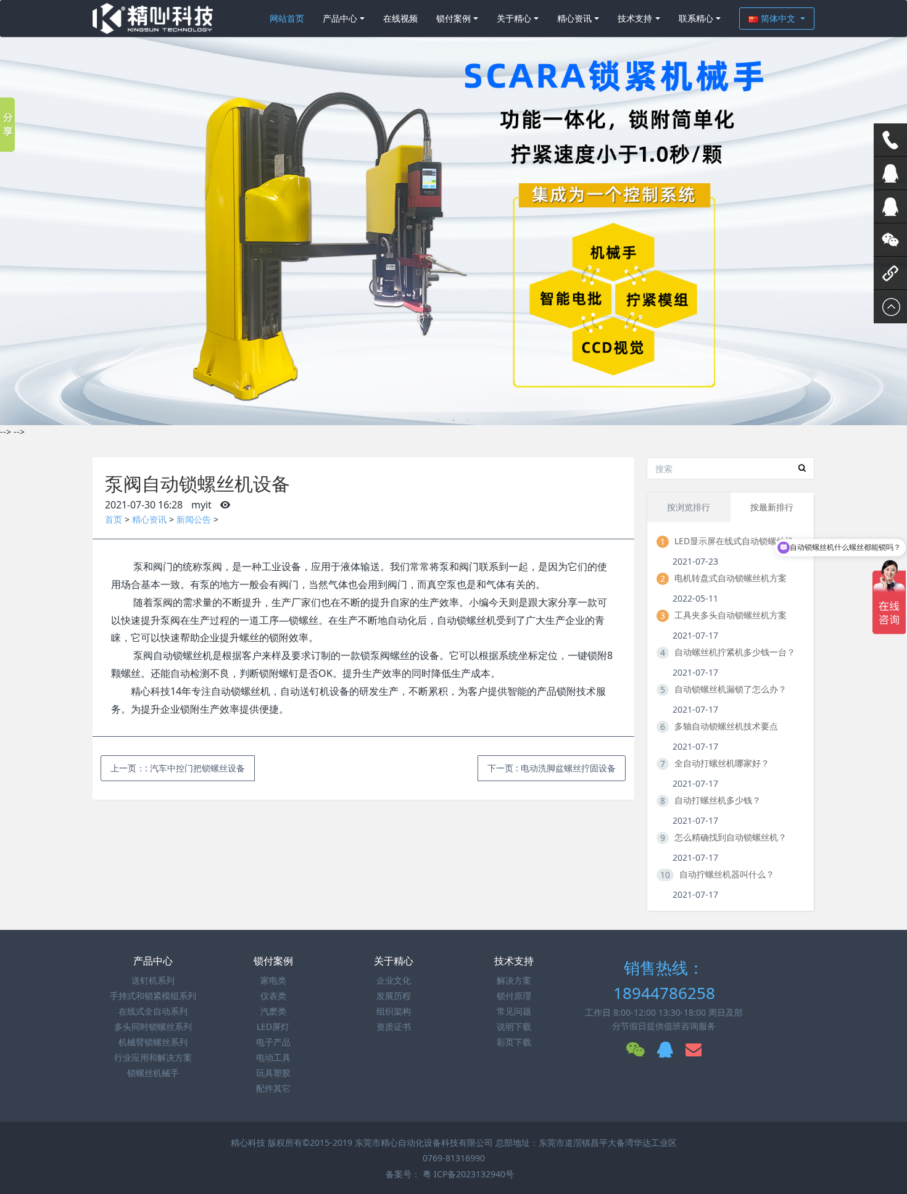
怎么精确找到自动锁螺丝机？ (730, 837)
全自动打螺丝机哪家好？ (721, 763)
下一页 (551, 768)
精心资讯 (574, 18)
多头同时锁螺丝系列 (153, 1026)
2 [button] (453, 420)
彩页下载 (514, 1042)
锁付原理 (514, 995)
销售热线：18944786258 (664, 980)
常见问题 (514, 1011)
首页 (113, 519)
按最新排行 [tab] (771, 507)
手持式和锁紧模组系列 (153, 995)
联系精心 (696, 18)
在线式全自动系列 (153, 1011)
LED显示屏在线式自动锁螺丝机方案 (739, 541)
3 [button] (468, 420)
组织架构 (393, 1011)
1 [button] (439, 420)
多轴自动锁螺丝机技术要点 (726, 726)
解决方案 (514, 980)
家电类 (273, 980)
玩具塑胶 (273, 1073)
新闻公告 (193, 519)
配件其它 (273, 1088)
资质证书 (393, 1026)
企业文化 (393, 980)
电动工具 (273, 1057)
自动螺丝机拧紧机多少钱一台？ (734, 652)
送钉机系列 (153, 980)
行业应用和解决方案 (153, 1057)
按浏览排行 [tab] (688, 507)
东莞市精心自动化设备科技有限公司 (423, 1142)
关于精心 (514, 18)
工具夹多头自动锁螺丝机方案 (730, 615)
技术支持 (635, 18)
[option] (453, 212)
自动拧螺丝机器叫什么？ (726, 874)
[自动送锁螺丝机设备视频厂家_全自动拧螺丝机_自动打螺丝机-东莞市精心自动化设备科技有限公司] (153, 18)
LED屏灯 (273, 1026)
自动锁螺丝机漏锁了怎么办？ (730, 689)
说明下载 (514, 1026)
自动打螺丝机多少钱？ (717, 800)
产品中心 (340, 18)
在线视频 (400, 18)
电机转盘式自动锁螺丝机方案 (730, 578)
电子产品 (273, 1042)
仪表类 (273, 995)
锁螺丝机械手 (153, 1073)
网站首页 (287, 18)
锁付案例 (453, 18)
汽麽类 (273, 1011)
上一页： (177, 768)
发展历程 (393, 995)
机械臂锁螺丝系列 (153, 1042)
